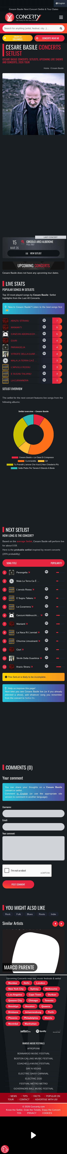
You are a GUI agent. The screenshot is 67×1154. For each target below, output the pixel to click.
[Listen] (45, 320)
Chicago (33, 1000)
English (61, 3)
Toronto (49, 1000)
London (40, 983)
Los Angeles (15, 994)
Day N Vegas (33, 1068)
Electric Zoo (33, 1078)
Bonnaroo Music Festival (33, 1053)
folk (18, 914)
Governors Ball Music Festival (34, 1088)
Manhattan (31, 1023)
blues (30, 914)
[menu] (61, 17)
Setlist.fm (29, 698)
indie (53, 914)
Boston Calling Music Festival (33, 1058)
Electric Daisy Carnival (33, 1073)
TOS (19, 1113)
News (14, 1096)
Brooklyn (13, 1006)
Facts (37, 1096)
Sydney (34, 988)
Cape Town (35, 994)
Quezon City (15, 1000)
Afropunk (33, 1048)
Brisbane (13, 1012)
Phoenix (12, 1018)
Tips (25, 1096)
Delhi (26, 983)
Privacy (31, 1113)
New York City (16, 988)
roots (42, 914)
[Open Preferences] (5, 1149)
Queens (45, 1006)
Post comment (18, 884)
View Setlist (35, 253)
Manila (48, 1018)
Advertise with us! (46, 1099)
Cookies (47, 1113)
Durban (52, 994)
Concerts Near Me (50, 38)
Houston (30, 1006)
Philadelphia (31, 1018)
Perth (51, 1012)
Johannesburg (33, 1012)
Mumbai (12, 983)
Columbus (17, 38)
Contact (24, 1099)
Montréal (13, 1023)
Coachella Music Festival (33, 1063)
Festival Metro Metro (33, 1083)
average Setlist (24, 541)
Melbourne (51, 988)
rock (7, 914)
